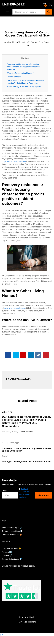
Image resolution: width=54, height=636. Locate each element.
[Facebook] (3, 572)
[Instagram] (11, 572)
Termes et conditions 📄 (12, 531)
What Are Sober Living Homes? (20, 73)
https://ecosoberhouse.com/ (14, 161)
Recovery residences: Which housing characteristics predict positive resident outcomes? (23, 66)
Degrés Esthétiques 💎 (12, 559)
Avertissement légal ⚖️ (12, 527)
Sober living (7, 412)
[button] (1, 635)
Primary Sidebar (14, 77)
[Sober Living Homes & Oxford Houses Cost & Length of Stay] (8, 355)
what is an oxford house (14, 308)
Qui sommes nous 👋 (11, 548)
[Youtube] (7, 572)
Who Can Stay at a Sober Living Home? (24, 87)
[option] (27, 421)
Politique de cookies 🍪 (12, 534)
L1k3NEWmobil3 (32, 42)
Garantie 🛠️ (7, 555)
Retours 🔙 (7, 552)
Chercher (48, 12)
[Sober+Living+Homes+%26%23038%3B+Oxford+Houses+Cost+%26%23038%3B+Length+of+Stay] (16, 355)
